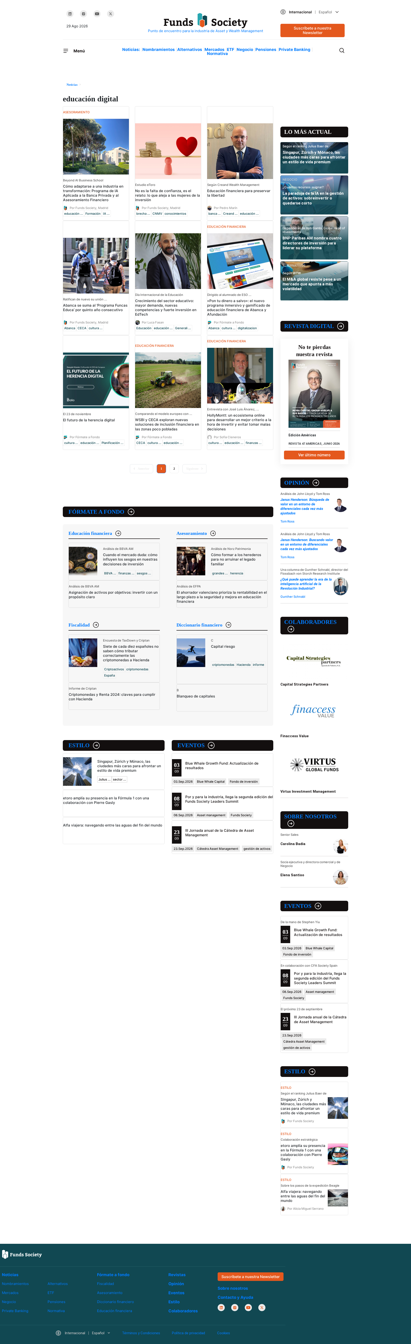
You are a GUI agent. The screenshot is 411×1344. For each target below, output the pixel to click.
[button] (312, 12)
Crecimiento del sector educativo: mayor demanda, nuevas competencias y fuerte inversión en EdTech (165, 308)
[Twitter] (110, 13)
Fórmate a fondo (96, 512)
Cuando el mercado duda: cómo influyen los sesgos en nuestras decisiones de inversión (130, 559)
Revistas (177, 1274)
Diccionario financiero (199, 624)
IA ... (106, 213)
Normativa (217, 53)
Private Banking (294, 49)
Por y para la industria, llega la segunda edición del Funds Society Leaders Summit (229, 799)
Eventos (191, 745)
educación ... (73, 213)
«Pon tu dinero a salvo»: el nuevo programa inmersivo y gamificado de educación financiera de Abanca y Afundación (238, 308)
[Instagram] (83, 13)
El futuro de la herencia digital (89, 420)
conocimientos (175, 213)
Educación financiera (90, 533)
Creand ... (230, 213)
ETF (230, 49)
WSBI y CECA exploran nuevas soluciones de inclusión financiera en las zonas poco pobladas (167, 424)
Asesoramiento (191, 533)
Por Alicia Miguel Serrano (305, 1208)
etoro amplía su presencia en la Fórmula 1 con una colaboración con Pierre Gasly (106, 800)
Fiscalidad (79, 624)
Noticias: (131, 49)
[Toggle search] (342, 50)
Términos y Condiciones (141, 1333)
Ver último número (314, 455)
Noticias (10, 1274)
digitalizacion (247, 328)
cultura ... (96, 328)
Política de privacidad (188, 1333)
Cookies (223, 1333)
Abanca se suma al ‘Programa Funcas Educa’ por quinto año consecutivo (95, 307)
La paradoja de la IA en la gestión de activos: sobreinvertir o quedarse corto (313, 198)
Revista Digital (309, 326)
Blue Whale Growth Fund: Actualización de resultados (318, 932)
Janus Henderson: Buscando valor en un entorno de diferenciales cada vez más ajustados (306, 544)
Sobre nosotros (310, 816)
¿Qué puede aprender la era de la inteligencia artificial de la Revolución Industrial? (306, 584)
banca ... (214, 213)
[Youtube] (97, 13)
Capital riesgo (223, 646)
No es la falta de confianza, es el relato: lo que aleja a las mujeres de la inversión (167, 195)
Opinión (296, 483)
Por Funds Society (300, 1121)
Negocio (245, 49)
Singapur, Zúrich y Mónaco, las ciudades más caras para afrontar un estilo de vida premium (129, 766)
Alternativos (189, 49)
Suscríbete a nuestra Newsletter (312, 30)
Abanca (69, 328)
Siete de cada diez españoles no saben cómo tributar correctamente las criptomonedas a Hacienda (131, 653)
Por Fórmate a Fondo (229, 322)
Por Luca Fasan (153, 322)
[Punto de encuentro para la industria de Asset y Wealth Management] (205, 23)
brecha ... (143, 213)
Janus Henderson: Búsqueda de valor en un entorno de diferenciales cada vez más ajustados (304, 506)
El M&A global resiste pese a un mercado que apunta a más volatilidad (312, 284)
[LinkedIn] (69, 13)
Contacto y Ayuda (235, 1297)
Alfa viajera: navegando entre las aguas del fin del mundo (112, 825)
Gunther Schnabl (292, 596)
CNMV (157, 213)
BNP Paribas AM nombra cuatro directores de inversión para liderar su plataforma (312, 243)
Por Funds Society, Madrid (89, 208)
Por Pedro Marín (225, 208)
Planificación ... (112, 443)
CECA (82, 328)
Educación (144, 328)
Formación (93, 213)
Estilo (79, 745)
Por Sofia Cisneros (227, 437)
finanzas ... (254, 443)
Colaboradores (310, 622)
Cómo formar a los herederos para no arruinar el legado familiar (236, 559)
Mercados (215, 49)
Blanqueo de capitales (196, 696)
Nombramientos (158, 49)
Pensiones (265, 49)
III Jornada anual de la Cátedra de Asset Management (320, 1019)
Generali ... (183, 328)
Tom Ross (287, 521)
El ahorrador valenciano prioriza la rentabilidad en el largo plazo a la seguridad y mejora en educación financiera (222, 597)
